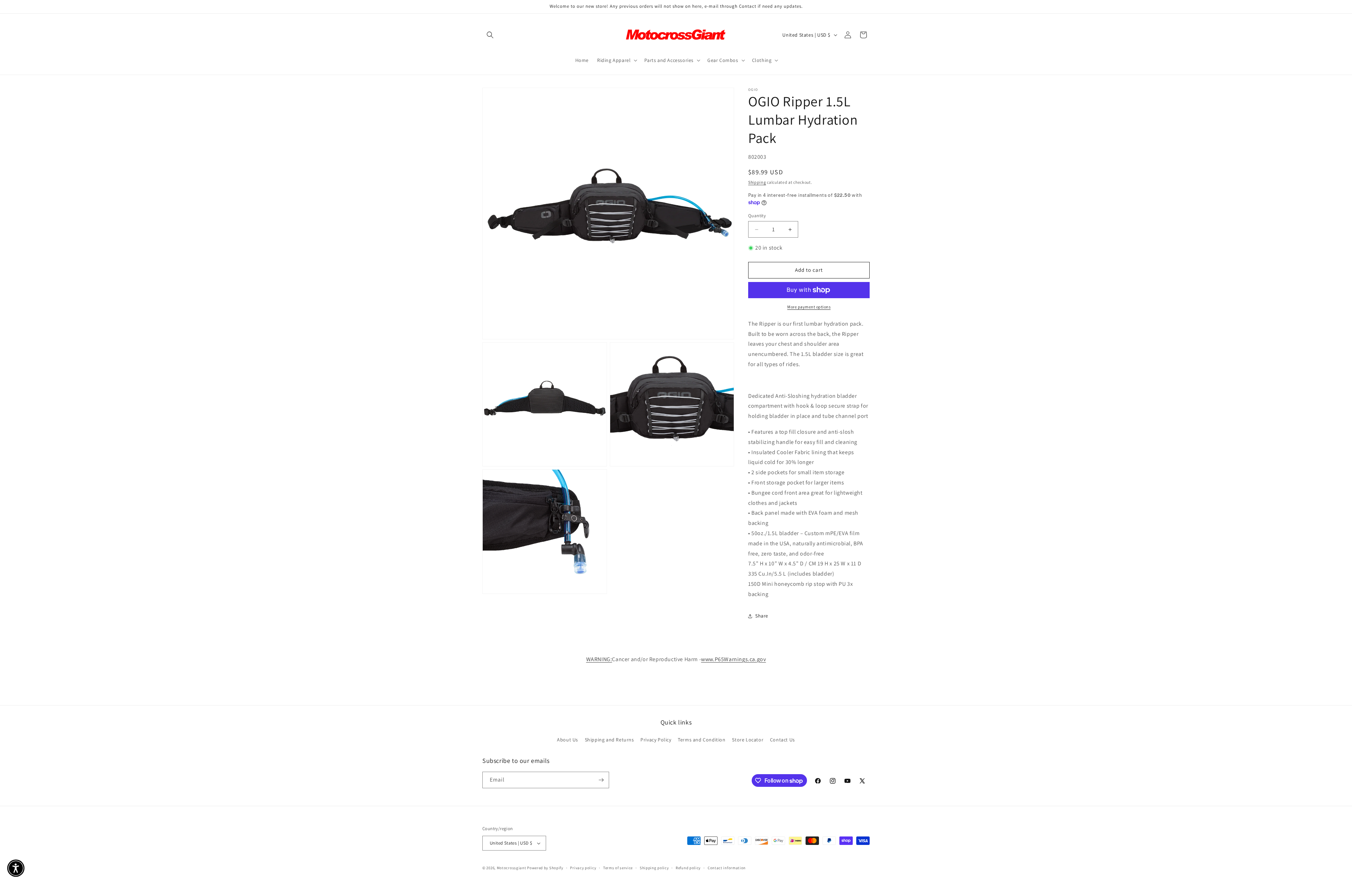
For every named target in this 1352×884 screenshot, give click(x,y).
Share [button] (761, 616)
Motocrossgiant (511, 867)
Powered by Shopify (545, 867)
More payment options (809, 306)
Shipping (757, 182)
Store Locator (747, 739)
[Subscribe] (601, 780)
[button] (490, 35)
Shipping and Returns (609, 739)
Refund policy (688, 867)
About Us (567, 739)
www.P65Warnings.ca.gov (733, 659)
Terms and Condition (701, 739)
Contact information (727, 867)
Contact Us (782, 739)
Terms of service (618, 867)
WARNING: (599, 659)
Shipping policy (654, 867)
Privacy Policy (655, 739)
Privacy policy (583, 867)
